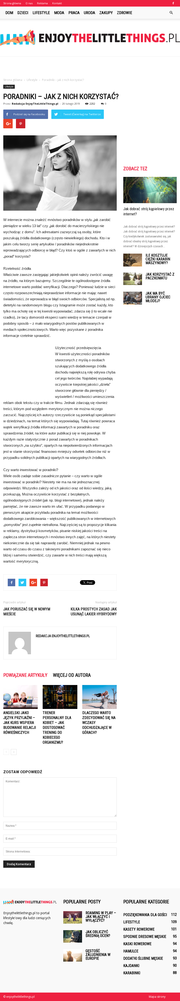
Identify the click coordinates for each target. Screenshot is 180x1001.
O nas (29, 3)
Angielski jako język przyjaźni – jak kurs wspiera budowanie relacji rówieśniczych (19, 723)
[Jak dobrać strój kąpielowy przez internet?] (150, 190)
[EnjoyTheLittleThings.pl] (90, 38)
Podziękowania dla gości (145, 915)
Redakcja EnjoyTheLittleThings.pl (35, 103)
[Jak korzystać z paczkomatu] (132, 279)
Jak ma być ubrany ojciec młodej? (158, 297)
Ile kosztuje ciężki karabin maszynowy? (158, 259)
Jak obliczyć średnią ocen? (98, 934)
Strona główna (12, 3)
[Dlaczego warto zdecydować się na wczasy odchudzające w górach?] (99, 697)
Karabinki (131, 973)
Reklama (42, 3)
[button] (171, 12)
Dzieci (22, 12)
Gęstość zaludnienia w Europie (98, 955)
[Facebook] (173, 3)
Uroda (89, 12)
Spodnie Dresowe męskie (144, 936)
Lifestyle (41, 12)
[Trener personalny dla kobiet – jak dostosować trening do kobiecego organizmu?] (60, 697)
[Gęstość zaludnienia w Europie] (72, 955)
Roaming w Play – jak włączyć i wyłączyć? (101, 917)
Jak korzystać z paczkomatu (160, 276)
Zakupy (106, 12)
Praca (74, 12)
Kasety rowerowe (138, 929)
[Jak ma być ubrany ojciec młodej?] (132, 298)
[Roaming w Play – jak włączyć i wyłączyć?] (72, 917)
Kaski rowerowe (137, 944)
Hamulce (130, 951)
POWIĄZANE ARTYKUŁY (25, 675)
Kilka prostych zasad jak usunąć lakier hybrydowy (94, 611)
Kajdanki (131, 965)
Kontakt (57, 3)
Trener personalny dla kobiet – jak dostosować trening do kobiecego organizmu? (57, 728)
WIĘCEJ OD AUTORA (72, 675)
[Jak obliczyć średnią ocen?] (72, 936)
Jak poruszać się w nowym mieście (26, 611)
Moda (59, 12)
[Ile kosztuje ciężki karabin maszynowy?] (132, 260)
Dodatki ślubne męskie (143, 958)
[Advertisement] (90, 67)
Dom (9, 12)
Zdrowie (124, 12)
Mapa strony (157, 997)
